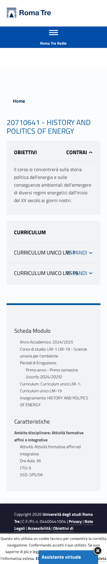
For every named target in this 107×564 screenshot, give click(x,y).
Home (19, 100)
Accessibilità (39, 528)
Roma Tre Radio (53, 43)
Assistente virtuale (61, 556)
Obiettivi (25, 152)
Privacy (75, 521)
